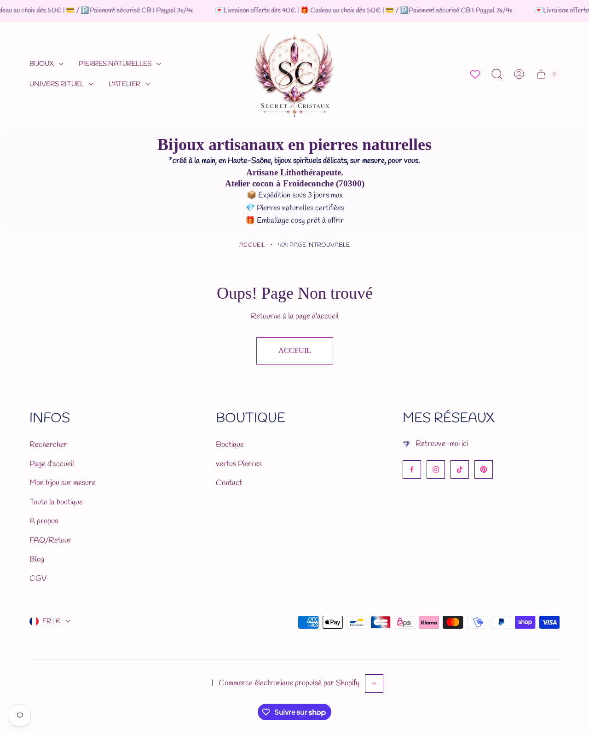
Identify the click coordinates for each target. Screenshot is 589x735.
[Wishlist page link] (475, 74)
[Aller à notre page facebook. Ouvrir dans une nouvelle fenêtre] (412, 469)
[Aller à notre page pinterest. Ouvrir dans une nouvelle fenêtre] (483, 469)
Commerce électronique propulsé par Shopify (289, 683)
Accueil (252, 245)
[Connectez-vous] (519, 74)
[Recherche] (497, 74)
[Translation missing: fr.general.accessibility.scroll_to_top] (374, 683)
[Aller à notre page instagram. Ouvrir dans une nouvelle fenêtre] (436, 469)
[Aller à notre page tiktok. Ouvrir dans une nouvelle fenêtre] (459, 469)
